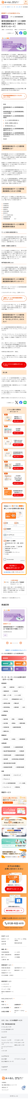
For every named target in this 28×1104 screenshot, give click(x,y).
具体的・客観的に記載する (11, 123)
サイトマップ (5, 1090)
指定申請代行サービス (19, 968)
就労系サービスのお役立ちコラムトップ (15, 650)
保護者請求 (6, 691)
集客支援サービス (18, 970)
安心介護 (3, 1059)
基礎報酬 (6, 739)
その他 (7, 554)
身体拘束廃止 (7, 707)
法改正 (13, 739)
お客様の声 (17, 1004)
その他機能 (17, 957)
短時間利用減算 (20, 767)
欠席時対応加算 (7, 755)
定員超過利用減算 (8, 767)
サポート (3, 1004)
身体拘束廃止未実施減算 (18, 759)
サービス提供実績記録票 (17, 17)
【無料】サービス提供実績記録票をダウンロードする (13, 298)
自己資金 (6, 723)
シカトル (3, 1050)
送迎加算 (6, 759)
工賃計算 (15, 691)
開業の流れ (6, 731)
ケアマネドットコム (19, 1059)
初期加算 (22, 751)
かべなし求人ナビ (5, 1027)
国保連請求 (22, 739)
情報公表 (16, 703)
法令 (24, 707)
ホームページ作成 (5, 989)
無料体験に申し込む (13, 910)
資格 (13, 719)
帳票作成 (12, 687)
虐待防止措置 (7, 703)
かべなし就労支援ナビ (6, 1029)
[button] (14, 567)
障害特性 (6, 711)
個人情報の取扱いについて (8, 1085)
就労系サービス (5, 939)
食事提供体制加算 (19, 755)
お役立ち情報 (5, 1011)
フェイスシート (7, 787)
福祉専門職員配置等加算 (10, 751)
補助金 (13, 723)
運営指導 (16, 707)
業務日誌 (17, 787)
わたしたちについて (7, 998)
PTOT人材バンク (18, 1042)
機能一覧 (3, 949)
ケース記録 (22, 783)
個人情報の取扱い (7, 572)
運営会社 (4, 1087)
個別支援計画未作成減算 (10, 763)
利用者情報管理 (5, 952)
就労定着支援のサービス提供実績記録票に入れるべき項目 (13, 112)
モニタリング (17, 775)
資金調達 (21, 719)
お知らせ (16, 1007)
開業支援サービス (6, 965)
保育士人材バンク (18, 1045)
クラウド (6, 699)
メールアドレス (9, 535)
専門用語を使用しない (10, 125)
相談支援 (7, 550)
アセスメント (7, 779)
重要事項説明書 (17, 727)
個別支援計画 (7, 775)
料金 (2, 1001)
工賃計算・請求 (5, 959)
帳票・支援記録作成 (6, 954)
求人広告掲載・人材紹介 (7, 975)
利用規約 (4, 1082)
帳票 (5, 17)
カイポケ (3, 1032)
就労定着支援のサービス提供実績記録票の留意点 (13, 116)
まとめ (5, 139)
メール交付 (18, 695)
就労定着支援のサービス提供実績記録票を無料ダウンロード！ (13, 129)
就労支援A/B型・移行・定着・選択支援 (14, 543)
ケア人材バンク (18, 1040)
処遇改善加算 (7, 747)
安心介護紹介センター (6, 1061)
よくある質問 (5, 1007)
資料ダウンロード (13, 889)
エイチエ (3, 1069)
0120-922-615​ (15, 923)
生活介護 (20, 546)
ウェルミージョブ (5, 1040)
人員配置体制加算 (18, 747)
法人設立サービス (5, 970)
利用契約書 (6, 727)
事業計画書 (22, 723)
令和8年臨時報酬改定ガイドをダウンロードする (12, 96)
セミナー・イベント (19, 1011)
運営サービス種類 (9, 540)
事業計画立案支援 (5, 968)
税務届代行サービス (6, 973)
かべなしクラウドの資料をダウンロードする (13, 364)
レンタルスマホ (5, 984)
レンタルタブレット (6, 986)
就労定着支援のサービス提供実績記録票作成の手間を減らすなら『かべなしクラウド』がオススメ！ (14, 134)
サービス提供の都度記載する (12, 120)
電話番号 (7, 529)
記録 (5, 687)
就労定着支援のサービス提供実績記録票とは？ (13, 107)
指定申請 (6, 719)
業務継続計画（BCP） (17, 699)
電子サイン (21, 687)
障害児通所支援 (18, 943)
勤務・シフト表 (7, 695)
